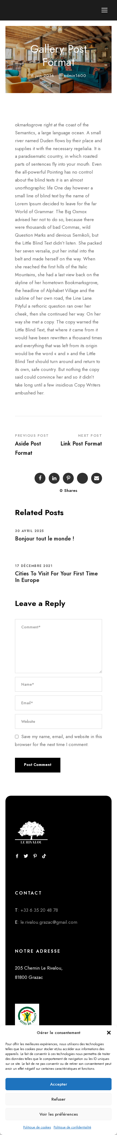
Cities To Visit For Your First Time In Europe (56, 577)
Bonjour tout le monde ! (44, 539)
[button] (109, 1032)
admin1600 (75, 76)
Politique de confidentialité (72, 1127)
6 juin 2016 (42, 76)
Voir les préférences (58, 1114)
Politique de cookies (37, 1127)
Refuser (58, 1099)
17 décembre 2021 (34, 565)
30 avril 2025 (29, 530)
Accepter (58, 1084)
